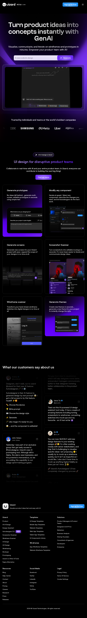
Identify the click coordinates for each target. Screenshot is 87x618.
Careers (5, 589)
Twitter (32, 576)
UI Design (6, 542)
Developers (61, 543)
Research (6, 593)
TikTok (32, 586)
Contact (5, 579)
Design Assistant (8, 528)
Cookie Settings (62, 579)
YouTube (33, 589)
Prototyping (7, 555)
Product (5, 521)
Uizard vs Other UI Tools (11, 558)
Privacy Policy (62, 572)
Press (4, 596)
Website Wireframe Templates (40, 550)
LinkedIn (32, 579)
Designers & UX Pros (64, 527)
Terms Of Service (63, 576)
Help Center (7, 576)
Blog (4, 572)
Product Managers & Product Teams (67, 522)
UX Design (6, 545)
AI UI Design (7, 524)
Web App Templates (37, 531)
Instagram (33, 582)
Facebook (33, 572)
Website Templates (36, 528)
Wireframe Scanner (9, 538)
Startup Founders (63, 537)
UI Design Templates (37, 521)
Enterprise (60, 547)
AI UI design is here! (45, 155)
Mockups (6, 552)
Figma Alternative (8, 562)
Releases (6, 599)
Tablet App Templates (37, 535)
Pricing (5, 586)
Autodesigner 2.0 (11, 531)
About (5, 582)
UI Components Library (38, 538)
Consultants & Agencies (65, 540)
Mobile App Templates (37, 524)
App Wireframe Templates (38, 547)
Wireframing (7, 548)
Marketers (60, 530)
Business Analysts (63, 533)
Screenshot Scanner (10, 535)
